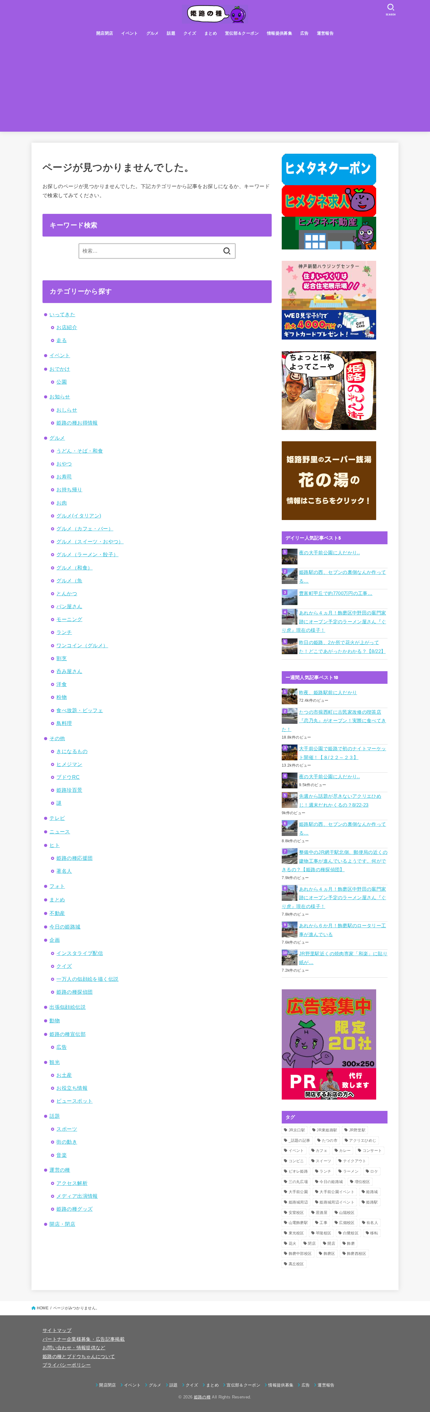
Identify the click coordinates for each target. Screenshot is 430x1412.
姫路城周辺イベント (337, 1202)
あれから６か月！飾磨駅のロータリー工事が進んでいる (342, 930)
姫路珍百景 (69, 790)
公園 (61, 382)
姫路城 (372, 1192)
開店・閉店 (62, 1224)
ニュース (59, 831)
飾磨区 (329, 1253)
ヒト (54, 845)
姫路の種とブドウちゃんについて (78, 1356)
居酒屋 (321, 1212)
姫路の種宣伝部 (67, 1034)
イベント (129, 33)
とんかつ (66, 593)
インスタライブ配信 (79, 953)
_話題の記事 (299, 1140)
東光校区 (296, 1233)
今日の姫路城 (64, 926)
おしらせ (66, 410)
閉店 (312, 1243)
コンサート (372, 1150)
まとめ (210, 33)
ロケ (374, 1171)
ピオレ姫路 (298, 1171)
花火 (293, 1243)
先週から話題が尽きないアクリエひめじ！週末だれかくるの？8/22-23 (340, 801)
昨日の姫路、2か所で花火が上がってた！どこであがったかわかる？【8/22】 (342, 647)
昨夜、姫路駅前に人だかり (328, 692)
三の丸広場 (298, 1182)
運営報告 (325, 33)
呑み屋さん (69, 671)
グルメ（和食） (74, 567)
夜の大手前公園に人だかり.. (329, 552)
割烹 (61, 658)
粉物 (61, 697)
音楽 (61, 1155)
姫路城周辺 (298, 1202)
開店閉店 (104, 33)
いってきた (62, 314)
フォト (57, 886)
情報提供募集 (279, 33)
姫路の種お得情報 (77, 423)
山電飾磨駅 (298, 1222)
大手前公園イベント (337, 1192)
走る (61, 340)
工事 (323, 1222)
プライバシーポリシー (66, 1365)
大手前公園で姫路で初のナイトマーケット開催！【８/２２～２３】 (342, 753)
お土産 (64, 1075)
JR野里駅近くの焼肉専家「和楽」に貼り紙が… (343, 958)
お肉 (61, 503)
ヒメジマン (69, 764)
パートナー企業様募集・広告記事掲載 (83, 1339)
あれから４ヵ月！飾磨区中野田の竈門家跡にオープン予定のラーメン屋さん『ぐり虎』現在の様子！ (334, 621)
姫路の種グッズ (74, 1209)
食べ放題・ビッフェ (79, 710)
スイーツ (323, 1161)
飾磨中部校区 (300, 1253)
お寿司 (64, 476)
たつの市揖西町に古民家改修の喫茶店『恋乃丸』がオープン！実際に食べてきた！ (334, 721)
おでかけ (59, 369)
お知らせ (59, 396)
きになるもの (71, 751)
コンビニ (296, 1161)
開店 (331, 1243)
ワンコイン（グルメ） (82, 645)
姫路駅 (372, 1202)
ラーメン (351, 1171)
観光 (54, 1062)
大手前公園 (298, 1192)
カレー (345, 1150)
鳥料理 (64, 723)
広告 (304, 33)
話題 (171, 33)
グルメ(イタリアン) (78, 515)
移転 (374, 1233)
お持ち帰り (69, 489)
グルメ (152, 33)
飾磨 (351, 1243)
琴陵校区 (323, 1233)
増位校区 (362, 1182)
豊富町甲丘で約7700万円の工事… (335, 593)
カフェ (321, 1150)
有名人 (372, 1222)
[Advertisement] (215, 87)
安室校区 (296, 1212)
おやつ (64, 463)
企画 (54, 940)
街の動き (66, 1142)
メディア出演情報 (77, 1196)
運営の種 (59, 1170)
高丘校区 (296, 1264)
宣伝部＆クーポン (242, 33)
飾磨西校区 (356, 1253)
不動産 (57, 913)
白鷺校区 (351, 1233)
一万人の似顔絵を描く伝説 (87, 979)
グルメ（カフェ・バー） (84, 528)
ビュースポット (74, 1101)
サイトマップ (56, 1330)
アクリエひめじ (362, 1140)
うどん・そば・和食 (79, 451)
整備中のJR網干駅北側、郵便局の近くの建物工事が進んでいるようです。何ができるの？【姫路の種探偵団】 (335, 861)
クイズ (190, 33)
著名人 (64, 871)
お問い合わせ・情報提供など (73, 1347)
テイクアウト (354, 1161)
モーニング (69, 619)
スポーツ (66, 1129)
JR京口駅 (297, 1130)
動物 (54, 1020)
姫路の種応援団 (74, 858)
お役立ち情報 (71, 1088)
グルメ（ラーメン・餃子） (87, 554)
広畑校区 (346, 1222)
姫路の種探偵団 (74, 992)
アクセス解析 (71, 1183)
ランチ (64, 632)
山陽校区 (346, 1212)
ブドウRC (68, 777)
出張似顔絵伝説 (67, 1007)
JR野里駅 (357, 1130)
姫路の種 (202, 1397)
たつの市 (329, 1140)
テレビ (57, 818)
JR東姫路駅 (327, 1130)
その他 (57, 738)
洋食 (61, 684)
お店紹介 (66, 327)
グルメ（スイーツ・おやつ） (89, 541)
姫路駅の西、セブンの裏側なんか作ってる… (342, 577)
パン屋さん (69, 606)
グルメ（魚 (69, 580)
